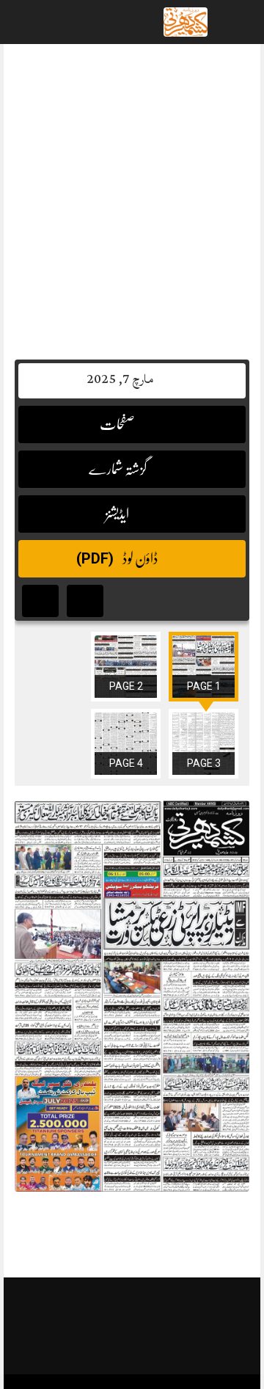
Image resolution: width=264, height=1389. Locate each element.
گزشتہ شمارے (118, 469)
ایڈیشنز (118, 514)
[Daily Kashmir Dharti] (186, 22)
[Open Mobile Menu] (234, 22)
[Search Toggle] (73, 22)
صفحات (118, 424)
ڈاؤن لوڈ (118, 558)
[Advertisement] (132, 194)
